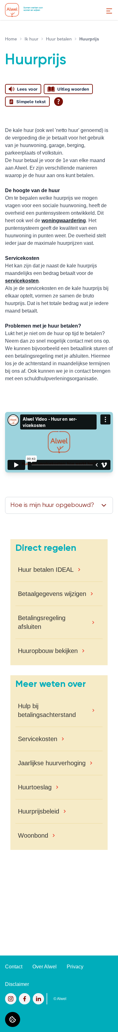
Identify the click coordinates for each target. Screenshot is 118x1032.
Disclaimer (17, 984)
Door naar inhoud (24, 8)
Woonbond (33, 835)
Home (11, 38)
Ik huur (31, 38)
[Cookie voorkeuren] (12, 1019)
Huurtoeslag (35, 787)
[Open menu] (109, 11)
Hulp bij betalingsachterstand (47, 710)
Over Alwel (44, 966)
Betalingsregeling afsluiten (41, 622)
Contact (13, 966)
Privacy (75, 966)
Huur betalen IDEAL (46, 569)
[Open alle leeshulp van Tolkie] (58, 101)
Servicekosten (37, 738)
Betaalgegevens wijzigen (52, 593)
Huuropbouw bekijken (48, 650)
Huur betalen (59, 38)
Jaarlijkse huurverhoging (52, 763)
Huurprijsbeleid (38, 811)
